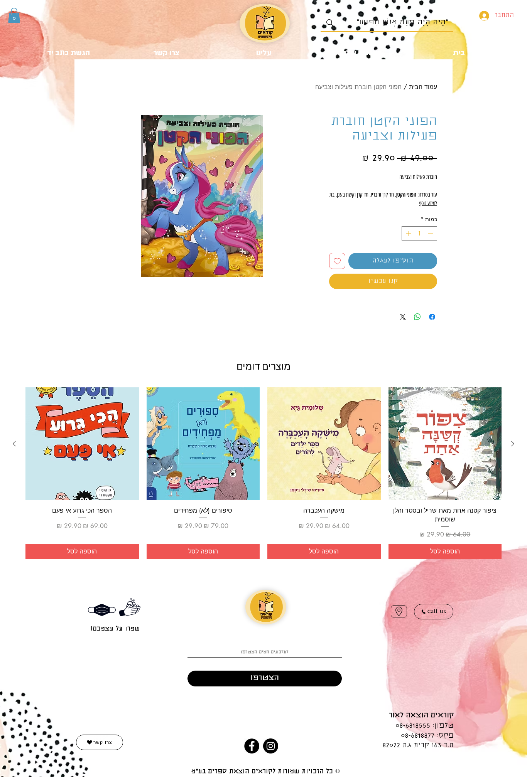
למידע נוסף (428, 203)
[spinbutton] (419, 233)
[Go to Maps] (399, 611)
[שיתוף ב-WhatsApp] (417, 316)
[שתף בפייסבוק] (432, 316)
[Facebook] (251, 745)
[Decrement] (431, 233)
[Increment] (407, 233)
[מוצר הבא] (14, 443)
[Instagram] (270, 745)
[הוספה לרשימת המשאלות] (337, 261)
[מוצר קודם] (512, 443)
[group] (263, 473)
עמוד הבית (423, 87)
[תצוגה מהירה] (445, 444)
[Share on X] (402, 316)
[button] (14, 15)
